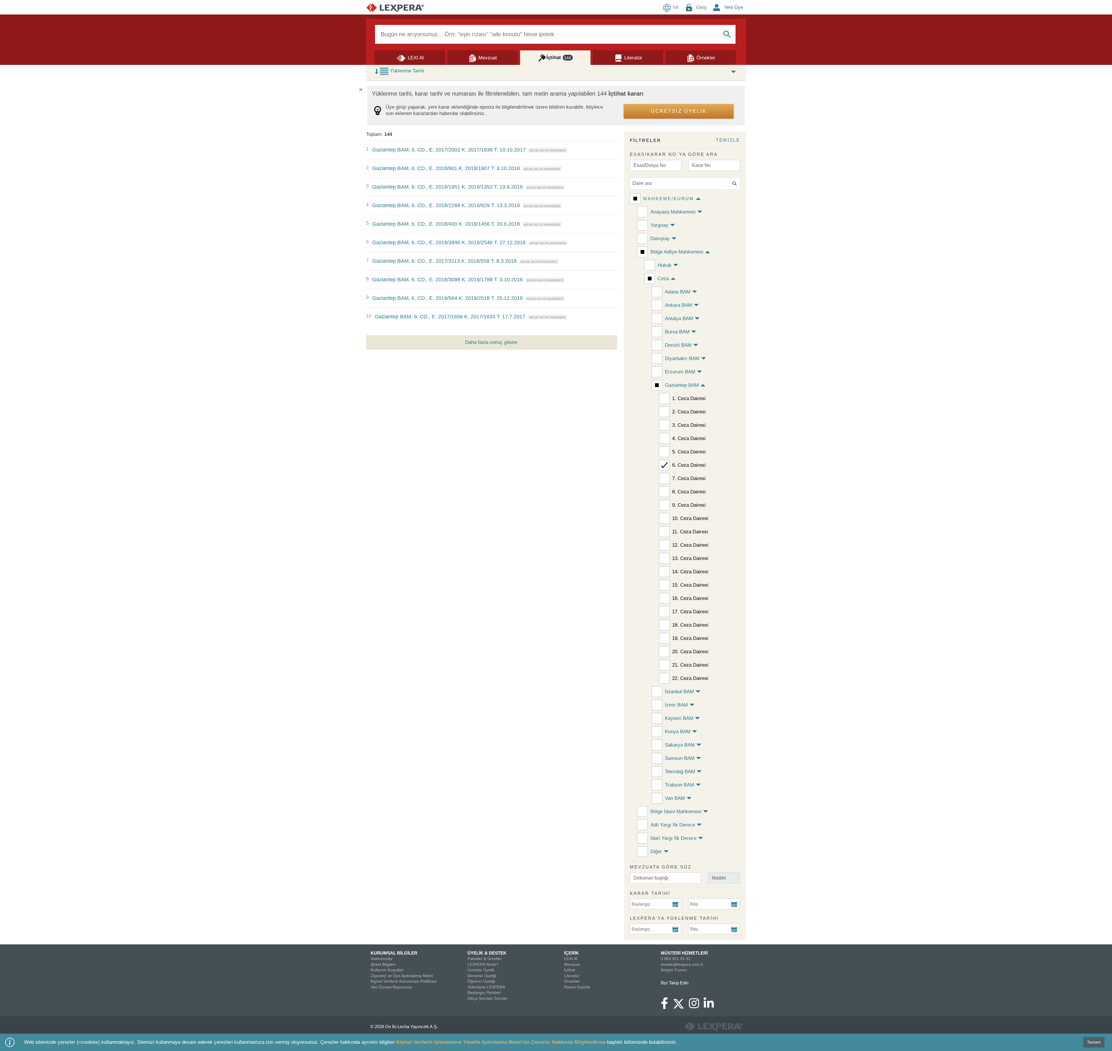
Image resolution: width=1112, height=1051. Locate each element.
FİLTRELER (645, 140)
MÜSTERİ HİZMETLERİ (684, 952)
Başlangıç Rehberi (484, 992)
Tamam (1094, 1042)
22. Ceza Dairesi (690, 678)
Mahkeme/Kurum (668, 198)
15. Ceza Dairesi (690, 585)
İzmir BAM (676, 705)
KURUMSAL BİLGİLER (394, 952)
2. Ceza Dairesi (689, 412)
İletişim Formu (674, 970)
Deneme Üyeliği (481, 975)
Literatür (571, 975)
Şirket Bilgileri (383, 964)
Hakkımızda (381, 958)
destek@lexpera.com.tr (682, 964)
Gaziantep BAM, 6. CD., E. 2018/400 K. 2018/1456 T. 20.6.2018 (446, 224)
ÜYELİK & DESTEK (486, 952)
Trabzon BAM (679, 785)
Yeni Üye (733, 7)
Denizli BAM (678, 345)
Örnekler (572, 981)
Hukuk (665, 265)
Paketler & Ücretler (484, 958)
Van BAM (675, 798)
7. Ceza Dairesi (689, 478)
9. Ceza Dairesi (689, 505)
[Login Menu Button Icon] (689, 7)
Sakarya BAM (680, 745)
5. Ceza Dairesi (689, 452)
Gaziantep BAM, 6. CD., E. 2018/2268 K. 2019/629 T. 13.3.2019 (446, 205)
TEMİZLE (728, 140)
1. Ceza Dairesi (689, 398)
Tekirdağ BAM (680, 771)
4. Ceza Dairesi (689, 438)
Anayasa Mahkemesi (673, 212)
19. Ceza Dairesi (690, 638)
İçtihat (569, 970)
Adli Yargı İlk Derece (672, 825)
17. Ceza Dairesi (690, 611)
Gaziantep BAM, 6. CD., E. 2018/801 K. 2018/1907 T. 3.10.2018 (446, 168)
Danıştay (660, 238)
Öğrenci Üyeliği (481, 981)
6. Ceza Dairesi (689, 465)
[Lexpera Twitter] (681, 1003)
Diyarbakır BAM (682, 358)
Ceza (663, 278)
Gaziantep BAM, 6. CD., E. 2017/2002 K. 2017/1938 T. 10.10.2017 (449, 150)
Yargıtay (659, 225)
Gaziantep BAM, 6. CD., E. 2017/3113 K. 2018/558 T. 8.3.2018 (444, 261)
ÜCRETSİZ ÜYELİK (679, 111)
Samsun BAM (679, 758)
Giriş (701, 7)
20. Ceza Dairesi (690, 651)
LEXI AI (570, 958)
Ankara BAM (678, 305)
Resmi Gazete (577, 987)
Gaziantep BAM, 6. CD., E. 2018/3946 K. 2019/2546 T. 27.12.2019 (449, 242)
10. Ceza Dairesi (690, 518)
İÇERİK (571, 952)
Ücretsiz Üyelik (480, 970)
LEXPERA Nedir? (483, 964)
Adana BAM (677, 292)
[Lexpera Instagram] (696, 1006)
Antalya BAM (679, 318)
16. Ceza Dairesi (690, 598)
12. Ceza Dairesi (690, 545)
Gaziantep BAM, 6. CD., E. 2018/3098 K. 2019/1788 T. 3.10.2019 (447, 279)
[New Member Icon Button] (717, 7)
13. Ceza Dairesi (690, 558)
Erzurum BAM (680, 372)
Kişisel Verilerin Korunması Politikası (404, 981)
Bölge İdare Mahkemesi (675, 811)
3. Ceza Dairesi (689, 425)
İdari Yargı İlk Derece (673, 838)
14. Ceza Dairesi (690, 571)
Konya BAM (677, 731)
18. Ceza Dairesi (690, 625)
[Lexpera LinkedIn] (711, 1006)
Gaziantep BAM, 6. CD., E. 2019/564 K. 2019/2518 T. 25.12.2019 (447, 298)
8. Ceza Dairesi (689, 492)
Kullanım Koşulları (387, 970)
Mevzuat (572, 964)
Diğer (656, 851)
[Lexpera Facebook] (667, 1006)
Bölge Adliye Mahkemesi (676, 252)
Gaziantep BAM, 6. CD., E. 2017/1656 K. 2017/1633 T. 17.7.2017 (450, 317)
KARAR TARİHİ (650, 893)
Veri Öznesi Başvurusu (391, 987)
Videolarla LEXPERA (486, 987)
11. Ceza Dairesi (690, 531)
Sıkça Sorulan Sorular (487, 998)
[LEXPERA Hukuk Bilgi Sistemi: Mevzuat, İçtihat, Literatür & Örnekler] (395, 7)
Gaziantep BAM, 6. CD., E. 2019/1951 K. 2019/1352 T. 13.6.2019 (447, 187)
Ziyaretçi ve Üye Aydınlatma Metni (402, 975)
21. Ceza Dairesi (690, 665)
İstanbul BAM (679, 691)
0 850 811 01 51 (676, 958)
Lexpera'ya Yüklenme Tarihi (674, 918)
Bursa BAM (677, 332)
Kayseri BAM (679, 718)
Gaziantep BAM (682, 385)
